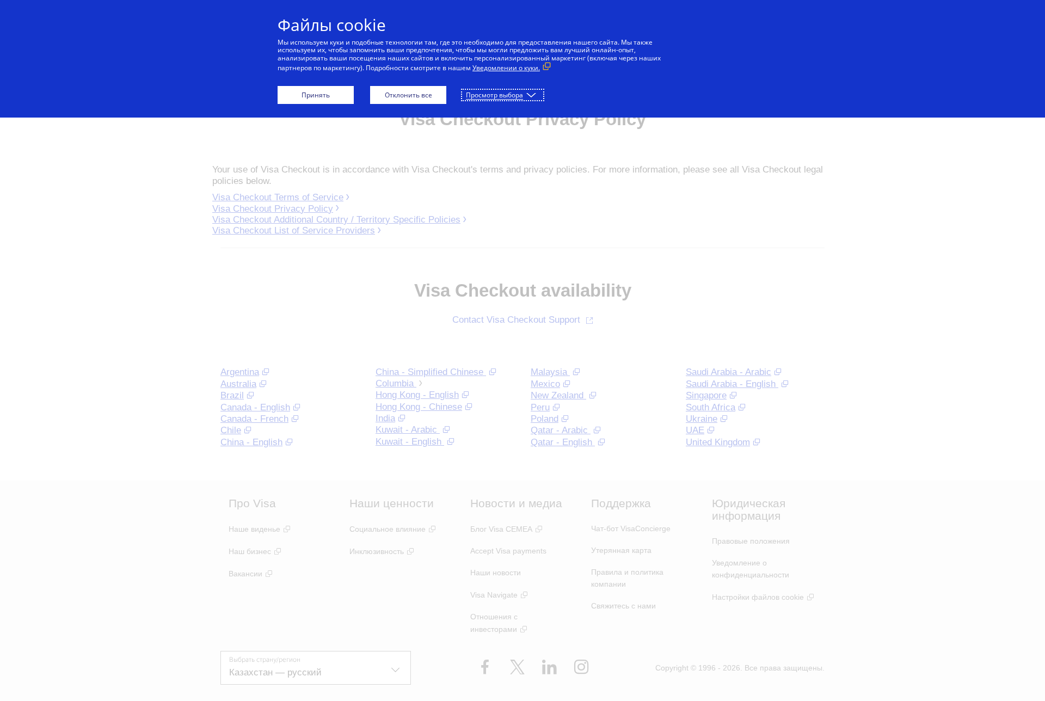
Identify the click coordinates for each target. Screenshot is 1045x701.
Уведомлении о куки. (506, 67)
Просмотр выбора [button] (494, 95)
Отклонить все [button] (408, 95)
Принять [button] (316, 95)
